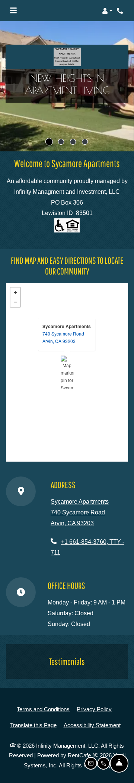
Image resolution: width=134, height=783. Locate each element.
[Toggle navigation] (13, 11)
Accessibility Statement (92, 725)
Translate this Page (33, 725)
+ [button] (15, 292)
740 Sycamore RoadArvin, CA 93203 (63, 337)
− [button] (15, 302)
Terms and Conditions (43, 709)
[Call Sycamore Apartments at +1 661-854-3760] (120, 11)
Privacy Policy (94, 709)
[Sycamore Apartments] (67, 372)
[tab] (49, 141)
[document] (67, 372)
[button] (107, 11)
